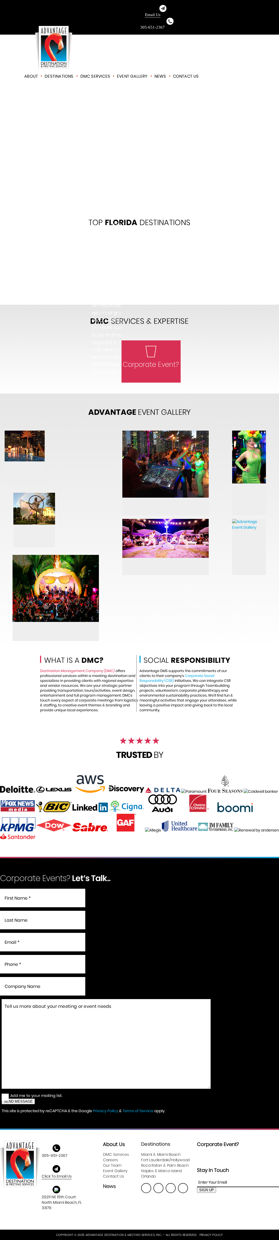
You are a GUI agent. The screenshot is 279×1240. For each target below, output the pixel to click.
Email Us (152, 15)
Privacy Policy (105, 1111)
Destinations (59, 76)
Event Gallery (132, 76)
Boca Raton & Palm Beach (165, 1165)
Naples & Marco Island (161, 1171)
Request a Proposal (151, 373)
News (160, 76)
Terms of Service (138, 1111)
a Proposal (229, 76)
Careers (110, 1160)
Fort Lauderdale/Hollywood (165, 1160)
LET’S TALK (139, 152)
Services (95, 76)
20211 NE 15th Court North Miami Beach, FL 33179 (62, 1202)
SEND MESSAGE (18, 1101)
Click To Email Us (57, 1176)
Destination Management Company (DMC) (77, 670)
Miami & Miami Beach (160, 1154)
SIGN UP (206, 1190)
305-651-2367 (152, 27)
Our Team (112, 1165)
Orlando (148, 1176)
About (31, 76)
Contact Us (186, 76)
